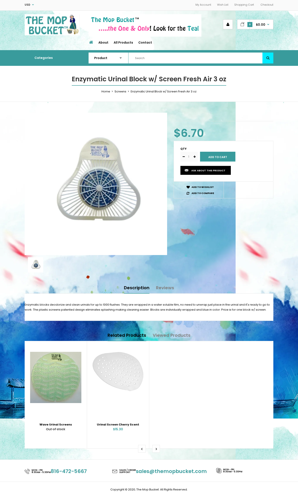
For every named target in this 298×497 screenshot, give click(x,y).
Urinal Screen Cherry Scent (118, 424)
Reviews (165, 288)
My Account (203, 5)
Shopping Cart (244, 5)
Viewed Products (171, 335)
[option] (96, 184)
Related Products (127, 335)
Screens (120, 91)
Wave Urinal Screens (55, 424)
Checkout (266, 5)
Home (105, 91)
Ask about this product (208, 170)
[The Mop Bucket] (52, 34)
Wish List (222, 5)
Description (136, 288)
